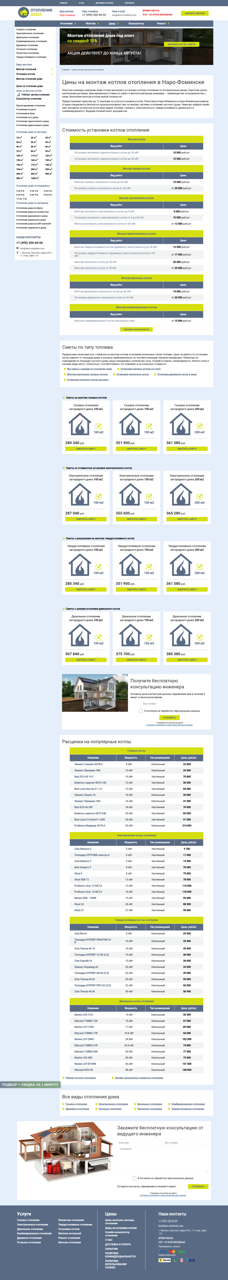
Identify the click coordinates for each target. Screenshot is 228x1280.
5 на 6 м (20, 191)
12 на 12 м (21, 198)
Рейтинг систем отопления (35, 94)
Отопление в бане (25, 113)
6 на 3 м (34, 191)
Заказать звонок (195, 13)
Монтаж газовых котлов (136, 168)
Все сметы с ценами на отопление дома (89, 369)
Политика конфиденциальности (120, 1255)
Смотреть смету (86, 448)
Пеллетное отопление (27, 53)
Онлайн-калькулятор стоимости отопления (139, 1077)
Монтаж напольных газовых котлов (87, 374)
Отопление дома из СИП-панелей (33, 223)
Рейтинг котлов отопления (81, 1077)
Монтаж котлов (136, 139)
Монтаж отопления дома (29, 78)
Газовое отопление (26, 29)
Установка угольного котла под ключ (88, 379)
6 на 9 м (34, 194)
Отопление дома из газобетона (32, 212)
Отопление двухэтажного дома (32, 125)
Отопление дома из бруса (29, 208)
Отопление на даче (26, 109)
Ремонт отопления (69, 1237)
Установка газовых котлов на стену (141, 369)
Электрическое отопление (30, 33)
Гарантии (111, 1248)
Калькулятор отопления (28, 98)
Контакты (129, 3)
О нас (81, 3)
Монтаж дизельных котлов (136, 278)
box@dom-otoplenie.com (124, 15)
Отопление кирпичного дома (31, 227)
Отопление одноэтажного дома (32, 121)
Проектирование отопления (30, 105)
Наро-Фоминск (67, 15)
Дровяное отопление (27, 45)
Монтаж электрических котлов (136, 198)
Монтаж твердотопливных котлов (136, 233)
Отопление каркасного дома (31, 220)
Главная (63, 3)
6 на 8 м (20, 194)
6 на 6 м (48, 191)
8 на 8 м (48, 194)
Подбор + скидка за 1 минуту (30, 1085)
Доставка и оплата (104, 3)
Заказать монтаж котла (136, 329)
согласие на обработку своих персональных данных (169, 725)
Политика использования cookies (116, 1264)
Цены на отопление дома (29, 86)
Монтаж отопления (69, 1242)
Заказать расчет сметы (181, 44)
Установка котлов (25, 74)
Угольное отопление (26, 49)
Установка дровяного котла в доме (177, 374)
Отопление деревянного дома (32, 216)
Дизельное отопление (27, 37)
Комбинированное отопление (31, 41)
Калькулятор (136, 23)
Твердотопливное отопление (31, 57)
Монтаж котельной (26, 69)
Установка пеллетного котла (132, 374)
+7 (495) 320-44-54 (94, 14)
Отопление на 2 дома (27, 117)
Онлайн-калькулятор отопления (117, 1234)
